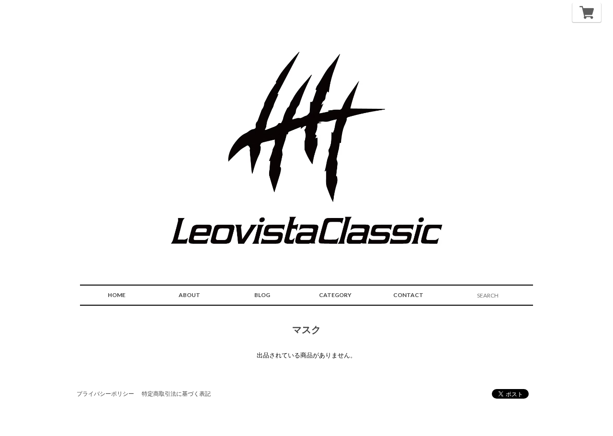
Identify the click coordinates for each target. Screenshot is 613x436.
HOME (116, 294)
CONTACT (408, 294)
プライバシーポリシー (105, 393)
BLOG (262, 294)
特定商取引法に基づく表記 (176, 393)
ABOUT (189, 294)
